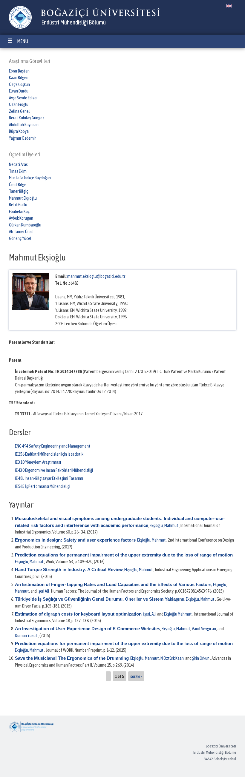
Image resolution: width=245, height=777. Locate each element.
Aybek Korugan (21, 218)
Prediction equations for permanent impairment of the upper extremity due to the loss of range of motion (124, 554)
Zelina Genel (19, 111)
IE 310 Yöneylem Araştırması (38, 462)
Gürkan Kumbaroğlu (25, 224)
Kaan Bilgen (18, 77)
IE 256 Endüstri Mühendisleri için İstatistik (49, 454)
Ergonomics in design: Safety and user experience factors (75, 539)
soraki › (136, 676)
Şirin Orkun (200, 658)
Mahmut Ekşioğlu (23, 198)
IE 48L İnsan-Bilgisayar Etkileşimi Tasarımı (49, 478)
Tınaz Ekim (18, 171)
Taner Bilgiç (18, 191)
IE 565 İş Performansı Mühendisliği (42, 486)
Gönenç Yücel (20, 238)
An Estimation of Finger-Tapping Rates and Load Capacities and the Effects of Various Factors (113, 584)
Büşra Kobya (19, 131)
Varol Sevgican (204, 628)
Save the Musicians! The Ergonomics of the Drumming (72, 658)
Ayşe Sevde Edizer (23, 97)
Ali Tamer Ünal (21, 231)
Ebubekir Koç (19, 211)
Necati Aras (18, 164)
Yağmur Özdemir (22, 138)
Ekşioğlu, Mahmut (164, 525)
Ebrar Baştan (19, 70)
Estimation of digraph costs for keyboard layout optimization (78, 613)
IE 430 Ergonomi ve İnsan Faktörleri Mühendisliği (54, 470)
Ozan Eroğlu (18, 104)
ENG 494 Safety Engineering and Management (53, 445)
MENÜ (22, 41)
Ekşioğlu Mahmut (178, 613)
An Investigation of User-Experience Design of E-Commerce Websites (87, 628)
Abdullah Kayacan (24, 124)
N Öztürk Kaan (172, 658)
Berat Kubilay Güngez (26, 117)
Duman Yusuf (26, 635)
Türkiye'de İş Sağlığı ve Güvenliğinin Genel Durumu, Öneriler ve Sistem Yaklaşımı (99, 599)
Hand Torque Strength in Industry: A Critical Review (69, 569)
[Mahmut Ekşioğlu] (229, 5)
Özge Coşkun (19, 84)
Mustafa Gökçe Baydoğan (30, 177)
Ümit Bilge (17, 184)
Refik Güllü (18, 204)
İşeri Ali (43, 590)
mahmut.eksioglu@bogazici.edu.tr (96, 276)
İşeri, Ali (149, 613)
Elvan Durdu (18, 90)
